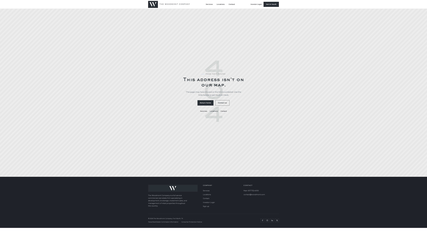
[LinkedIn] (272, 220)
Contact (232, 4)
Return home (205, 103)
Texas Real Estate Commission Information (163, 222)
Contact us (222, 103)
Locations (221, 4)
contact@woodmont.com (254, 195)
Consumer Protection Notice (191, 222)
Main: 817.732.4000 (251, 191)
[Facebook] (262, 220)
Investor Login (256, 4)
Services (209, 4)
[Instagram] (267, 220)
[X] (277, 220)
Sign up (206, 206)
